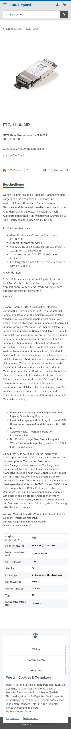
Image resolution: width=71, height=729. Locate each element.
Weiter (36, 649)
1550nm (36, 588)
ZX (33, 595)
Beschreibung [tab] (13, 184)
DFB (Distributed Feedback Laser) (47, 575)
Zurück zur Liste (14, 28)
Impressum (12, 718)
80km (34, 581)
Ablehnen (36, 670)
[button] (57, 5)
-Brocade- (36, 603)
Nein (34, 538)
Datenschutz (30, 718)
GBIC (34, 561)
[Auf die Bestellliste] (6, 40)
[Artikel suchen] (64, 14)
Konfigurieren (36, 659)
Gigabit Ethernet (40, 553)
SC (33, 568)
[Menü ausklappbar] (5, 3)
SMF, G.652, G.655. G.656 (43, 545)
